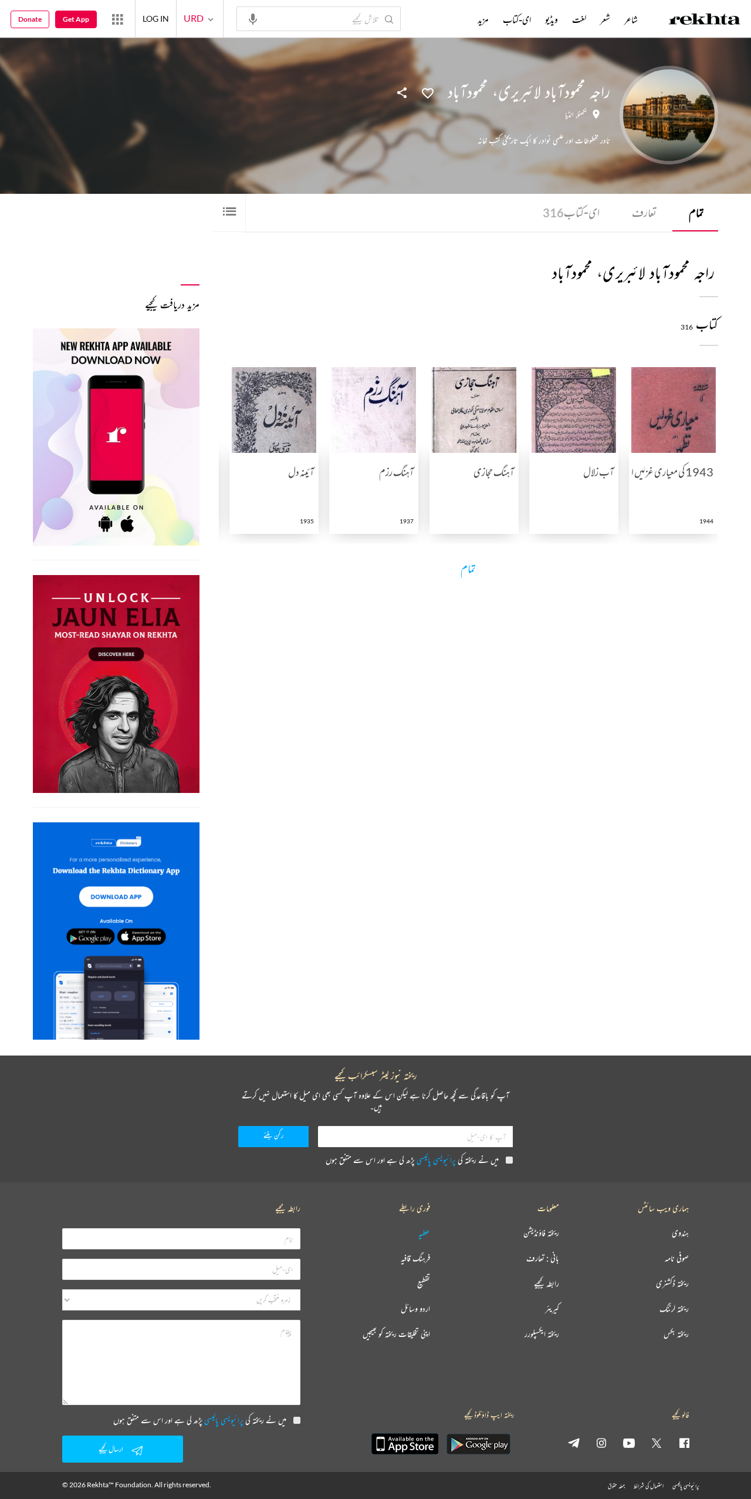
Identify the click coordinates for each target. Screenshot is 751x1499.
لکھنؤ (582, 114)
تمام (696, 212)
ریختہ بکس (676, 1334)
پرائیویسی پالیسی (436, 1159)
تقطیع (423, 1284)
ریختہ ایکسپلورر (542, 1334)
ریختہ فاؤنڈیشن (541, 1233)
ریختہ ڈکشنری (672, 1284)
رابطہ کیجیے (546, 1284)
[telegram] (573, 1442)
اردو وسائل (415, 1309)
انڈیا (569, 114)
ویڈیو (551, 19)
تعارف (644, 212)
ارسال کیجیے (111, 1449)
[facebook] (684, 1442)
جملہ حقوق (616, 1486)
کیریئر (552, 1309)
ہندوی (680, 1233)
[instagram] (601, 1442)
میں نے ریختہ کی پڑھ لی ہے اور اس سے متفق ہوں (412, 1159)
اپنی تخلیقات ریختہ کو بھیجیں (396, 1334)
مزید (483, 19)
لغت (579, 19)
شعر (605, 19)
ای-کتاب (571, 212)
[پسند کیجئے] (427, 92)
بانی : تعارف (542, 1258)
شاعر (631, 19)
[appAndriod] (478, 1443)
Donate (30, 19)
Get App (76, 19)
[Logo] (704, 20)
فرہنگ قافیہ (415, 1258)
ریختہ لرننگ (674, 1309)
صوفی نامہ (677, 1258)
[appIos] (404, 1443)
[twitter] (656, 1442)
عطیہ (424, 1233)
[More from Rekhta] (117, 18)
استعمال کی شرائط (649, 1486)
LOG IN (156, 18)
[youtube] (629, 1442)
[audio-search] (252, 18)
